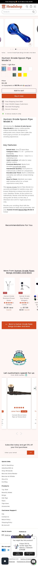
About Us (5, 479)
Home (3, 52)
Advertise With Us (7, 468)
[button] (19, 85)
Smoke (14, 75)
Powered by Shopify (24, 562)
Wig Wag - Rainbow (9, 75)
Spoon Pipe (22, 210)
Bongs (4, 495)
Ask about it (29, 553)
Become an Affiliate (8, 476)
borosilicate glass (19, 166)
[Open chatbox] (33, 562)
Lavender (14, 69)
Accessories (6, 506)
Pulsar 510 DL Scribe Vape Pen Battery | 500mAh (26, 545)
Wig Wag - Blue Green (20, 69)
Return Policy (6, 519)
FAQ (3, 514)
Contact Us (5, 517)
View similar (18, 553)
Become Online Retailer (9, 473)
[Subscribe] (30, 453)
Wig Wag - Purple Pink (9, 69)
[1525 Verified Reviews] (19, 366)
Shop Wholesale (7, 471)
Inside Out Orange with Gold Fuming (4, 75)
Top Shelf (5, 489)
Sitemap (12, 562)
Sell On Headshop (8, 465)
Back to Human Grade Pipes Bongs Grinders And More (20, 325)
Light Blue (4, 69)
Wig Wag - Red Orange (20, 75)
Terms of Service (26, 559)
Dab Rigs (5, 498)
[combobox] (19, 12)
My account (6, 525)
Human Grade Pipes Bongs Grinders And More (21, 52)
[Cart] (31, 7)
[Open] (5, 561)
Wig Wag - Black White (30, 69)
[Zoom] (30, 44)
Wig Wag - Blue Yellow (25, 75)
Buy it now (19, 96)
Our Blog (4, 482)
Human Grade (12, 187)
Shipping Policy (7, 522)
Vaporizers (5, 503)
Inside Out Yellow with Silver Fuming (25, 69)
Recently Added (7, 492)
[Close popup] (34, 538)
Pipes (3, 501)
